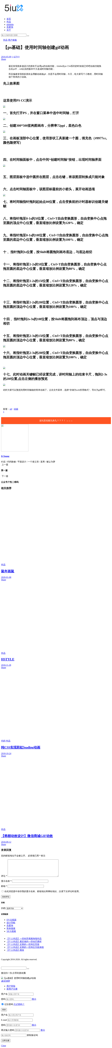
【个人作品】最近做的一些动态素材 (24, 941)
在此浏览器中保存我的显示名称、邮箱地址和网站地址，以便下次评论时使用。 (42, 891)
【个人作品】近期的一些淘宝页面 (23, 944)
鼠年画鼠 (7, 571)
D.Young (5, 456)
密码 (3, 999)
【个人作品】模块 (15, 950)
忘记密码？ (19, 1004)
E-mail (4, 1020)
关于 (9, 30)
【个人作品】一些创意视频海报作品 (24, 938)
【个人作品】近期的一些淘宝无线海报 (25, 947)
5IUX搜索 (11, 931)
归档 (3, 908)
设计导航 (11, 922)
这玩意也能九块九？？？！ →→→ (56, 420)
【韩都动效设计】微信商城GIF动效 (27, 836)
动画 (16, 409)
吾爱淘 (10, 27)
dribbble (10, 24)
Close (3, 1045)
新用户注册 (12, 989)
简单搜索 (11, 928)
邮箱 (4, 886)
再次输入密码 (7, 1030)
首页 (9, 19)
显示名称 (6, 881)
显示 (34, 999)
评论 (4, 876)
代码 (3, 741)
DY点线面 (11, 920)
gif (11, 409)
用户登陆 (11, 986)
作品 (9, 22)
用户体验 (12, 40)
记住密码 (8, 1004)
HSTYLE (7, 659)
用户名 (4, 994)
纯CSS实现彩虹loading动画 (20, 747)
